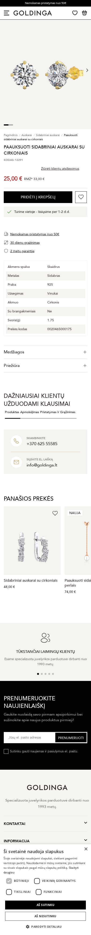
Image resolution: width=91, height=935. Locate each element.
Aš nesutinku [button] (45, 916)
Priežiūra (12, 366)
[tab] (45, 352)
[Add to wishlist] (81, 197)
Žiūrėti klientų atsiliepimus (60, 168)
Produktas (12, 412)
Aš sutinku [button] (45, 905)
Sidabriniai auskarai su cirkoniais (30, 580)
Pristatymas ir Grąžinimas (57, 412)
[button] (45, 927)
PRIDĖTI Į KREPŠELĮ (38, 197)
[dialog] (45, 889)
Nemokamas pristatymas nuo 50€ (45, 3)
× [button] (86, 849)
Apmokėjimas (29, 412)
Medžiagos (14, 352)
